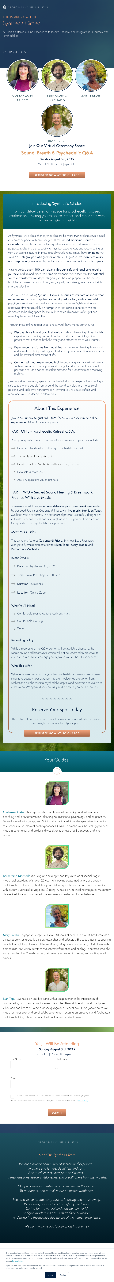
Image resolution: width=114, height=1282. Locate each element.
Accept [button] (50, 1275)
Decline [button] (63, 1275)
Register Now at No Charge (57, 733)
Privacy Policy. (83, 1101)
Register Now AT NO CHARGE (57, 175)
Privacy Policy (17, 1261)
